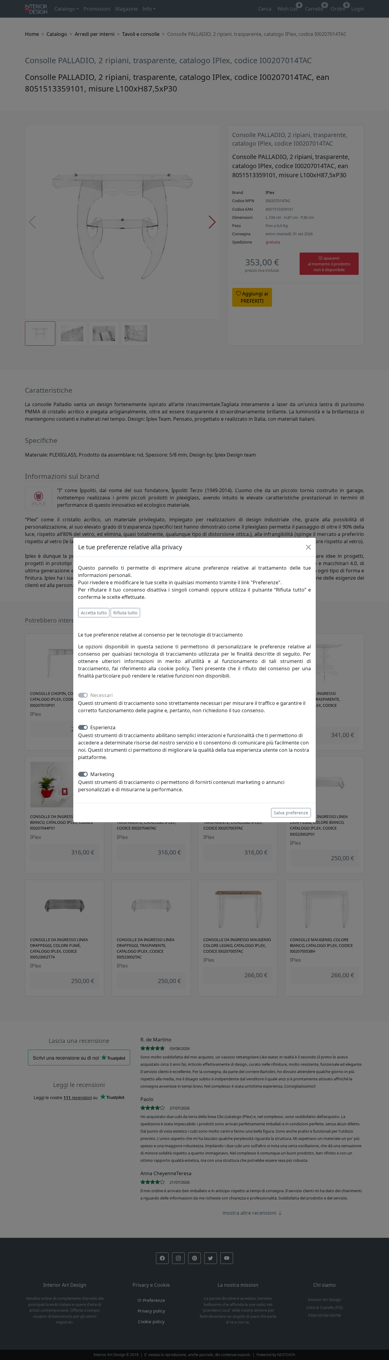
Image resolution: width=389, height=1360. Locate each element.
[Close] (308, 547)
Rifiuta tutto (125, 613)
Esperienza (102, 727)
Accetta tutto (94, 613)
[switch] (83, 727)
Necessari (101, 695)
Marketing (102, 774)
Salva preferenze (291, 813)
